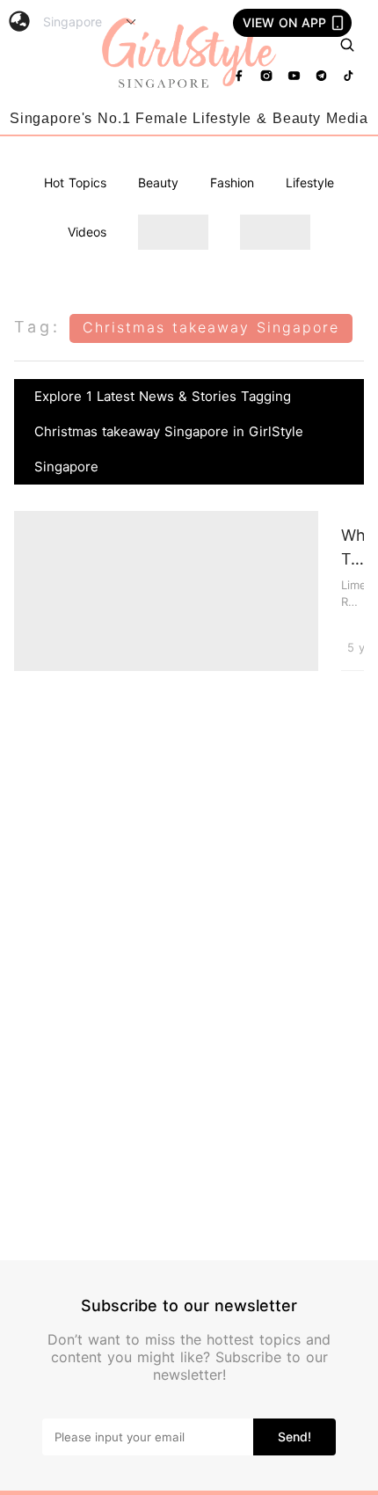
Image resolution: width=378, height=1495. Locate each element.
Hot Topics (75, 182)
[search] (347, 45)
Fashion (232, 182)
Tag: (37, 326)
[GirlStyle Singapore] (189, 54)
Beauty (158, 182)
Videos (87, 231)
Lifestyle (310, 182)
